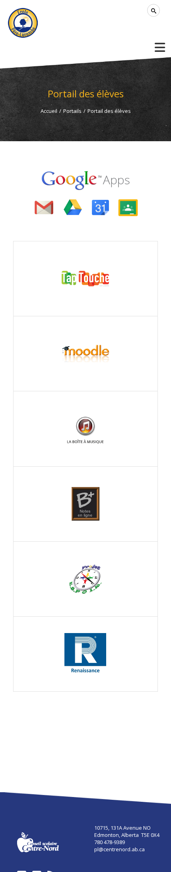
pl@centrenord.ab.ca (119, 849)
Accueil (49, 110)
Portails (72, 110)
